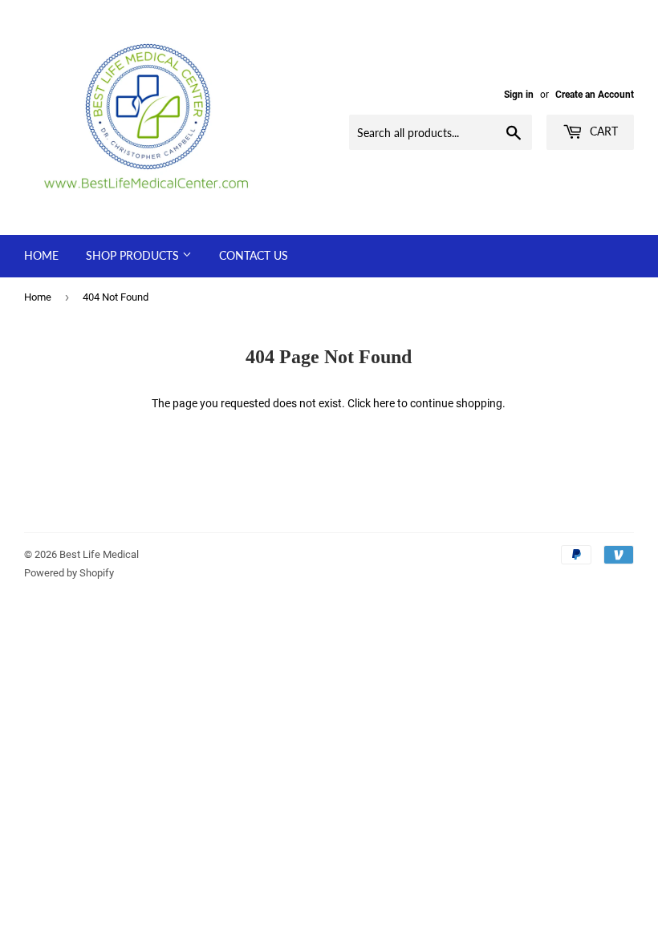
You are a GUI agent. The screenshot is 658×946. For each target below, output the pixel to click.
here (384, 403)
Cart (602, 131)
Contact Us (253, 255)
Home (41, 255)
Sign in (519, 94)
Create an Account (594, 94)
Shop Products (134, 255)
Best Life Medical (99, 554)
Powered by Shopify (69, 573)
